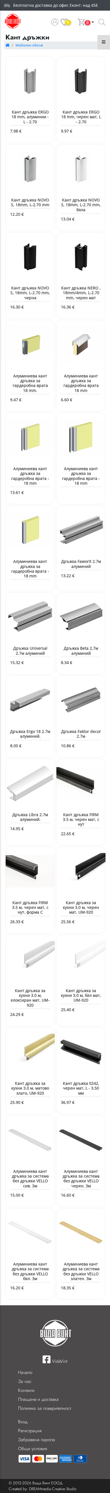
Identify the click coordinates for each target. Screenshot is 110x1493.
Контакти (26, 1390)
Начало (25, 1372)
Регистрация (29, 1430)
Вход (23, 1421)
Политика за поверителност (44, 1408)
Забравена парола (36, 1439)
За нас (25, 1381)
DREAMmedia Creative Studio (52, 1489)
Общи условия (32, 1448)
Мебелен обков (29, 45)
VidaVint (58, 1361)
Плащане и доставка (38, 1399)
